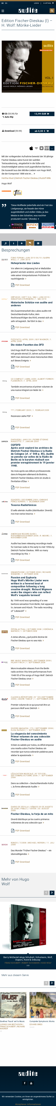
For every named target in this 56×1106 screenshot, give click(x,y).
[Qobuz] (46, 148)
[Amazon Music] (36, 148)
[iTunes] (41, 148)
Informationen (34, 1104)
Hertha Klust (8, 178)
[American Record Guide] (5, 533)
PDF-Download (22, 285)
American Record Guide (23, 534)
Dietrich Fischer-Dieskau (26, 178)
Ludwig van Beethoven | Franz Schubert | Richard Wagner (12, 1027)
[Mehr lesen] (25, 278)
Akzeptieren (20, 1104)
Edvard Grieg (36, 1025)
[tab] (5, 243)
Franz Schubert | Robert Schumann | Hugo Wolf (28, 963)
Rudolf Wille (45, 178)
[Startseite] (28, 10)
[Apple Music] (31, 148)
